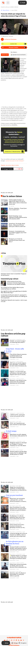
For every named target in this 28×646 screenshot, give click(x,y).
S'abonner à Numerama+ (13, 151)
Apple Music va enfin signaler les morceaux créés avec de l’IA (18, 435)
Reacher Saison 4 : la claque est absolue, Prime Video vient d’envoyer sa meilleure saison (18, 557)
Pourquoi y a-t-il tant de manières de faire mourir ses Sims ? (17, 240)
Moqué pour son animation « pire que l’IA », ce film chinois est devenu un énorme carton (18, 500)
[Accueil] (3, 3)
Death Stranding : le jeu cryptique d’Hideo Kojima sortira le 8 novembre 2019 (18, 217)
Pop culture (6, 10)
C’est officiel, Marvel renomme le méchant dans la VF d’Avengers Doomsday (18, 356)
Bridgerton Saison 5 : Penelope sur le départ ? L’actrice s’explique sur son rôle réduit (18, 444)
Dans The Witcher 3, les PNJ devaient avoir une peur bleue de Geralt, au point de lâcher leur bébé (18, 509)
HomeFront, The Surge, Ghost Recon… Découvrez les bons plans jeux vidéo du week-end (17, 225)
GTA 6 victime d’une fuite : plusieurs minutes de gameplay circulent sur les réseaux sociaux (16, 283)
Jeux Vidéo (14, 10)
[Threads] (23, 640)
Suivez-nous (5, 54)
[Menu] (8, 3)
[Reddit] (16, 640)
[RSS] (19, 640)
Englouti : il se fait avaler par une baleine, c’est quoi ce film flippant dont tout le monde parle (18, 373)
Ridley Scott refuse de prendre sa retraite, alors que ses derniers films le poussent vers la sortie (18, 566)
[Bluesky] (21, 640)
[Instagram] (12, 640)
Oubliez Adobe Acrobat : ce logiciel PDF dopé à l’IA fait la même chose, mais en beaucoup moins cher (18, 202)
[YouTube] (5, 640)
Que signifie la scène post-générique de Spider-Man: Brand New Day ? (14, 291)
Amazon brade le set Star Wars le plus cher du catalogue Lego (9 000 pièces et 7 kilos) (18, 453)
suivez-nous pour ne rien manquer (14, 161)
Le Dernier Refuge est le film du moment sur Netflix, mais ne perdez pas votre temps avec (18, 535)
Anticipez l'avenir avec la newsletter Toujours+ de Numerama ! (13, 274)
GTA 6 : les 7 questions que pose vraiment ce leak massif (18, 423)
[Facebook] (14, 640)
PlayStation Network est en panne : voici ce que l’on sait (14, 300)
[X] (9, 640)
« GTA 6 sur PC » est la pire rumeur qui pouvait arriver (17, 415)
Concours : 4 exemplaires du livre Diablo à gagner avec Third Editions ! (17, 233)
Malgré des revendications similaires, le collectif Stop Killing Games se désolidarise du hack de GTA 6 (18, 488)
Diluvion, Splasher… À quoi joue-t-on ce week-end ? (18, 209)
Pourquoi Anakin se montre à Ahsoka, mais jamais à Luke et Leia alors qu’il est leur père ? (18, 548)
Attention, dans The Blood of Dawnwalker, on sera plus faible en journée (18, 574)
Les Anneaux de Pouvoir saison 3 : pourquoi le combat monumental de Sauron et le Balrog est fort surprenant (14, 296)
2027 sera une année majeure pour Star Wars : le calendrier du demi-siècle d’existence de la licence (18, 364)
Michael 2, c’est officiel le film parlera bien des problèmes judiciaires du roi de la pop (18, 382)
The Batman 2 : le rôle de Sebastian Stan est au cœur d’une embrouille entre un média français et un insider (17, 517)
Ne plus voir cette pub (7, 192)
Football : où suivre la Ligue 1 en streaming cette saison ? (18, 341)
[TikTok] (7, 640)
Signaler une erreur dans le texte (10, 165)
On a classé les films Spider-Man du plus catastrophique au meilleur (12, 288)
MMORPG (14, 125)
